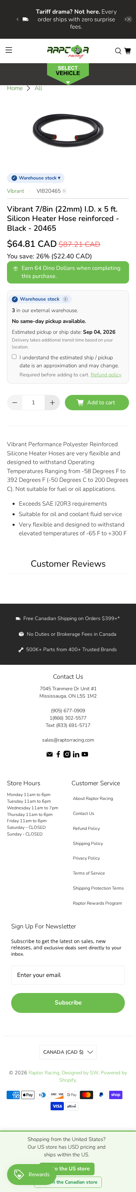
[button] (68, 73)
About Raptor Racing (93, 798)
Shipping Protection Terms (98, 888)
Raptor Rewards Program (97, 903)
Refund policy (106, 374)
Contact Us (83, 813)
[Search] (118, 50)
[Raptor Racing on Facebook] (58, 756)
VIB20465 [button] (49, 190)
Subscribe (68, 1003)
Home (15, 88)
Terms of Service (89, 873)
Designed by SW (80, 1072)
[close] (129, 19)
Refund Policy (86, 828)
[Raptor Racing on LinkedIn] (76, 756)
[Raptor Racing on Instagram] (66, 756)
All (38, 88)
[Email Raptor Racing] (49, 756)
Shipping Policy (88, 843)
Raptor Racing (44, 1072)
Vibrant (15, 190)
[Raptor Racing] (68, 51)
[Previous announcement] (17, 19)
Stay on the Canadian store (68, 1182)
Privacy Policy (86, 858)
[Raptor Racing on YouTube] (84, 756)
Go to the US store (67, 1168)
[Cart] (127, 50)
